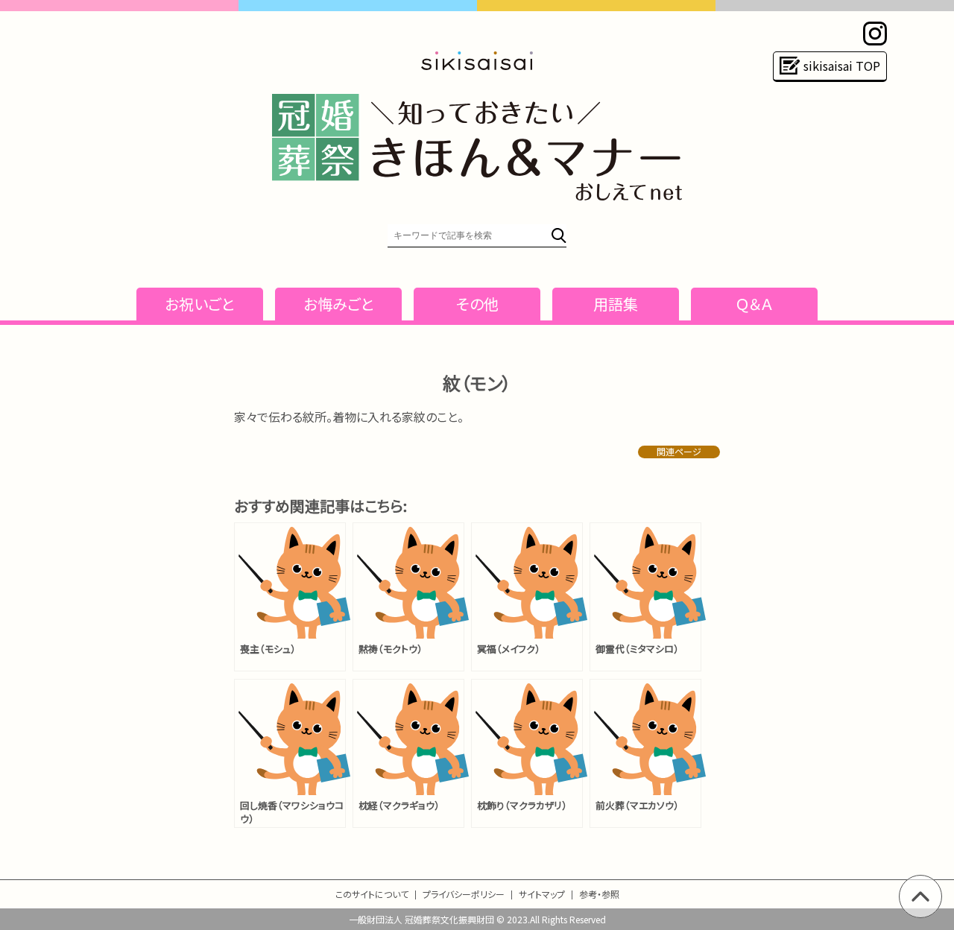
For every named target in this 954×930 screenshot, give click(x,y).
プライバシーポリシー (464, 894)
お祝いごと (200, 303)
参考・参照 (599, 894)
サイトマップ (542, 894)
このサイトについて (371, 894)
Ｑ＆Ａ (754, 303)
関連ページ (679, 452)
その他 (477, 303)
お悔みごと (338, 303)
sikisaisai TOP (841, 66)
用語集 (615, 303)
